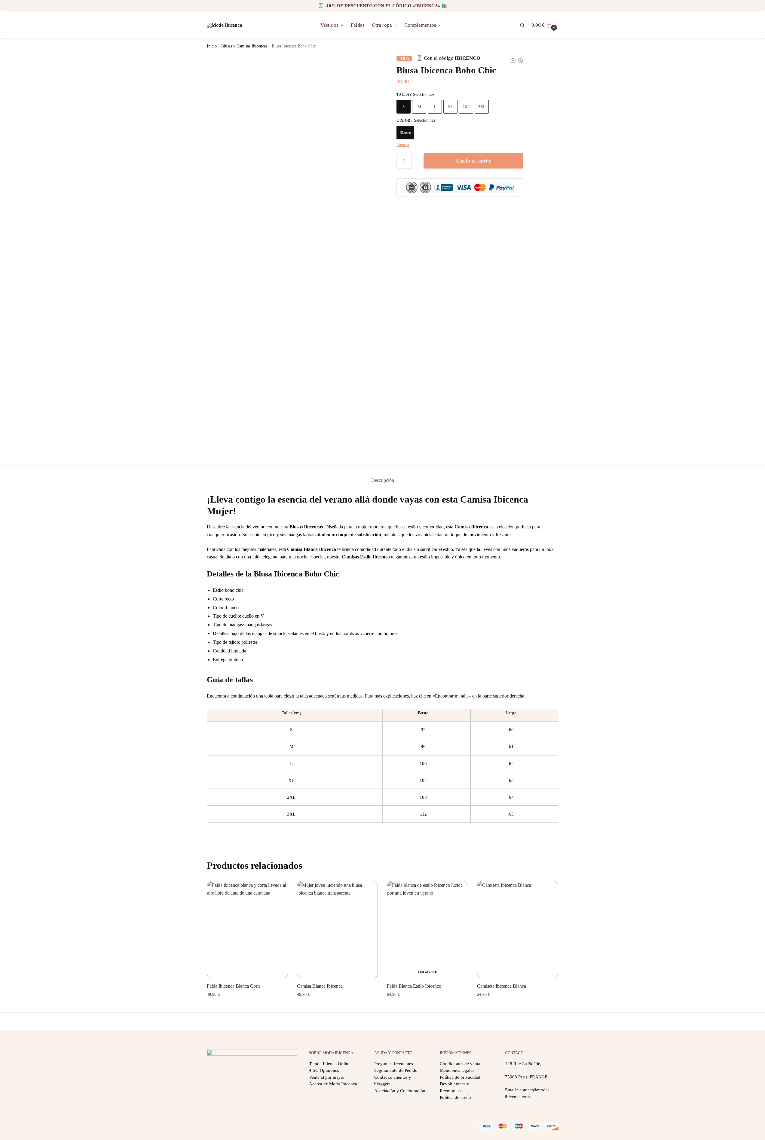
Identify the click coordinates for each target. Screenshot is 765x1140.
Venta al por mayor (327, 1077)
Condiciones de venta (460, 1063)
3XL (481, 106)
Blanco (405, 132)
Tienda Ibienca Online (329, 1063)
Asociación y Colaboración (399, 1090)
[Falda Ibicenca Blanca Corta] (247, 929)
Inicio (212, 46)
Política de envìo (455, 1097)
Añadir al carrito (473, 161)
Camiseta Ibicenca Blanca (501, 986)
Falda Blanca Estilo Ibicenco (414, 986)
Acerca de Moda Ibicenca (333, 1083)
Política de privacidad (460, 1077)
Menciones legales (457, 1070)
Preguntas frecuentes (393, 1063)
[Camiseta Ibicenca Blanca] (517, 929)
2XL (466, 106)
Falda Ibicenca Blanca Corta (234, 986)
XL (450, 106)
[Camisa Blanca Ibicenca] (337, 929)
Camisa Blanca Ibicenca (320, 986)
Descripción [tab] (382, 480)
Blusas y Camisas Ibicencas (244, 46)
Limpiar (402, 144)
